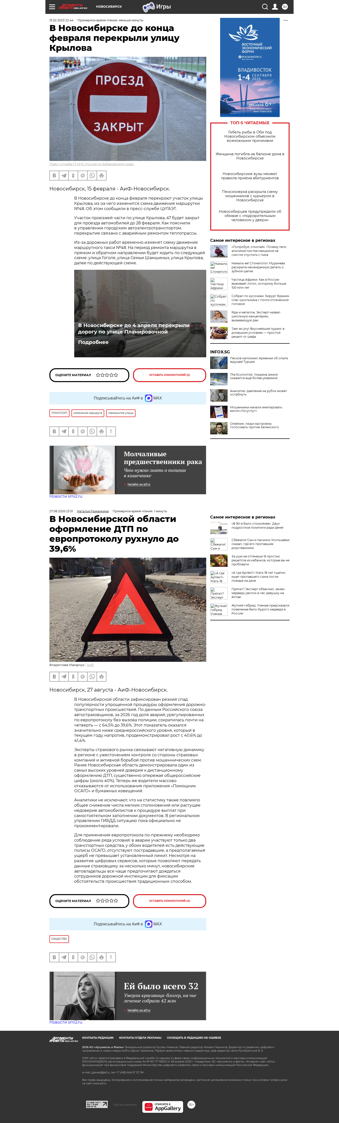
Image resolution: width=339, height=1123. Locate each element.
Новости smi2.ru (65, 496)
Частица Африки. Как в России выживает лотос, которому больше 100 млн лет (259, 283)
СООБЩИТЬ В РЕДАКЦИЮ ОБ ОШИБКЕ (194, 1037)
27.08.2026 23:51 (61, 511)
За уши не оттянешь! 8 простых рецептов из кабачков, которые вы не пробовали (260, 560)
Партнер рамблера (125, 1104)
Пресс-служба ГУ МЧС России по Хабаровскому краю (91, 164)
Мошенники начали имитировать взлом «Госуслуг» (256, 409)
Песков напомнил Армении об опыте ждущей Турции (259, 360)
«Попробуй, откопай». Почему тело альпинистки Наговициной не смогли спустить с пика (259, 251)
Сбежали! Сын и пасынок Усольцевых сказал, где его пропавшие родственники (261, 544)
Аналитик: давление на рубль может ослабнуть (258, 392)
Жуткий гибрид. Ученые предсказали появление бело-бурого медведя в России (260, 609)
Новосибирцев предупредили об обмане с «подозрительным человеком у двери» (250, 216)
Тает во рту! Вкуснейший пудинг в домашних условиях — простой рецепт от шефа (258, 332)
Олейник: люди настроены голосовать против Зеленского (254, 425)
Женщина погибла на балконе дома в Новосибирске (250, 156)
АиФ (90, 665)
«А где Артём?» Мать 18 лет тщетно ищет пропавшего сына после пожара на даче (258, 576)
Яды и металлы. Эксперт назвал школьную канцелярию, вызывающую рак (256, 316)
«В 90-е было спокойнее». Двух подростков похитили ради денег (258, 525)
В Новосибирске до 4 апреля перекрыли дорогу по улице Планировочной (134, 328)
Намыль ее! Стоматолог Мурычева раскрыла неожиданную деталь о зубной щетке (258, 267)
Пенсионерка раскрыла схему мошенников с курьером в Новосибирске (250, 196)
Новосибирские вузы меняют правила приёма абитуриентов (250, 176)
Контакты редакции (97, 1037)
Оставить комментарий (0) (169, 375)
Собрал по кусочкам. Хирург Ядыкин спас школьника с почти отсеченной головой (260, 300)
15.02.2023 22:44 (61, 20)
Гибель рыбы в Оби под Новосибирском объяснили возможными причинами (249, 136)
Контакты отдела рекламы (140, 1037)
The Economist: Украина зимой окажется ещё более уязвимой (254, 376)
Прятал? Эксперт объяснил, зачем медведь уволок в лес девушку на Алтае (258, 593)
